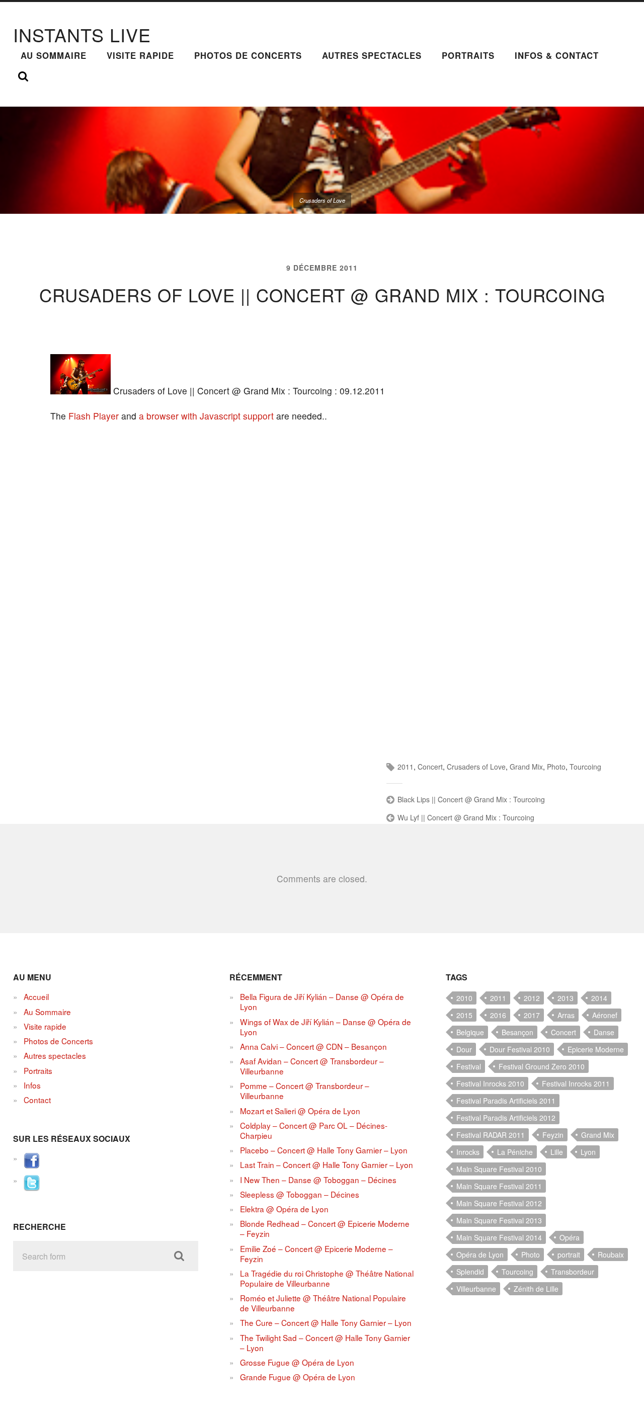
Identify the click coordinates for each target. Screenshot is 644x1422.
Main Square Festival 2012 (499, 1203)
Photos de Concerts (248, 55)
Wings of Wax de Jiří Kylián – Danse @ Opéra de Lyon (325, 1026)
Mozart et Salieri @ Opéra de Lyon (300, 1110)
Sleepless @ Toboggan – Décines (299, 1194)
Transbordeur (572, 1272)
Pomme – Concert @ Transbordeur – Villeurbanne (304, 1090)
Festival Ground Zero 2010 (542, 1066)
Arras (566, 1015)
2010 (464, 998)
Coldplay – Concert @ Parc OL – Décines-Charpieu (313, 1130)
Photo (556, 767)
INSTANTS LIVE (82, 34)
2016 (498, 1015)
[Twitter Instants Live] (32, 1187)
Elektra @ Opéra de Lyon (284, 1208)
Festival (468, 1066)
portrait (568, 1254)
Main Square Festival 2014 (499, 1237)
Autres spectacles (372, 55)
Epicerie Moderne (596, 1049)
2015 (464, 1015)
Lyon (588, 1152)
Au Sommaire (54, 55)
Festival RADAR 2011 (490, 1135)
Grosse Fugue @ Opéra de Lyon (297, 1362)
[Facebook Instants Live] (32, 1165)
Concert (430, 767)
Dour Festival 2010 (520, 1049)
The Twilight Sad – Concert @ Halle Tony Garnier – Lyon (325, 1342)
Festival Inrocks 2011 (576, 1083)
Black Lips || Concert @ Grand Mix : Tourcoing (471, 799)
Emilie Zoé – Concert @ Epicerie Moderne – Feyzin (316, 1253)
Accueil (36, 996)
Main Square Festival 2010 (499, 1169)
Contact (37, 1099)
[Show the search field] (23, 76)
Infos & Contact (557, 55)
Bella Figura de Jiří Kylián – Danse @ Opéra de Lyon (322, 1001)
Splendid (470, 1272)
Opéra (569, 1237)
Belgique (470, 1032)
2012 (532, 998)
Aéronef (604, 1015)
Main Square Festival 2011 (499, 1186)
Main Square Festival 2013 (499, 1220)
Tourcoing (585, 767)
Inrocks (467, 1152)
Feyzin (553, 1135)
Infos (32, 1085)
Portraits (468, 55)
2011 (405, 767)
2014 (599, 998)
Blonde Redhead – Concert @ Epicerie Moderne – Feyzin (325, 1228)
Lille (556, 1152)
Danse (604, 1032)
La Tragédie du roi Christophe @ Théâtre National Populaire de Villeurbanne (327, 1278)
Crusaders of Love (476, 767)
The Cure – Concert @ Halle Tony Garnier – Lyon (326, 1322)
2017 (532, 1015)
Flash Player (93, 415)
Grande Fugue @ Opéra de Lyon (297, 1376)
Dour (464, 1049)
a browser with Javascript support (206, 415)
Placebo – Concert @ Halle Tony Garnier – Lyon (324, 1149)
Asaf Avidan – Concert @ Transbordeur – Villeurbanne (312, 1065)
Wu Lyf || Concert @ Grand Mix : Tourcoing (465, 817)
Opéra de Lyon (480, 1254)
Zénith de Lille (536, 1289)
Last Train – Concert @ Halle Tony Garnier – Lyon (326, 1164)
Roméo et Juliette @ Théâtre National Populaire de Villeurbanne (323, 1302)
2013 (565, 998)
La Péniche (515, 1152)
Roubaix (611, 1254)
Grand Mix (526, 767)
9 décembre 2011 (322, 268)
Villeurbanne (476, 1289)
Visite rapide (140, 55)
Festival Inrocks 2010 (490, 1083)
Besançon (517, 1032)
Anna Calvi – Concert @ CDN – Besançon (313, 1046)
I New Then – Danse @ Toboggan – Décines (318, 1179)
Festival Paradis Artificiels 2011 (505, 1101)
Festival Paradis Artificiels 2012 (505, 1118)
